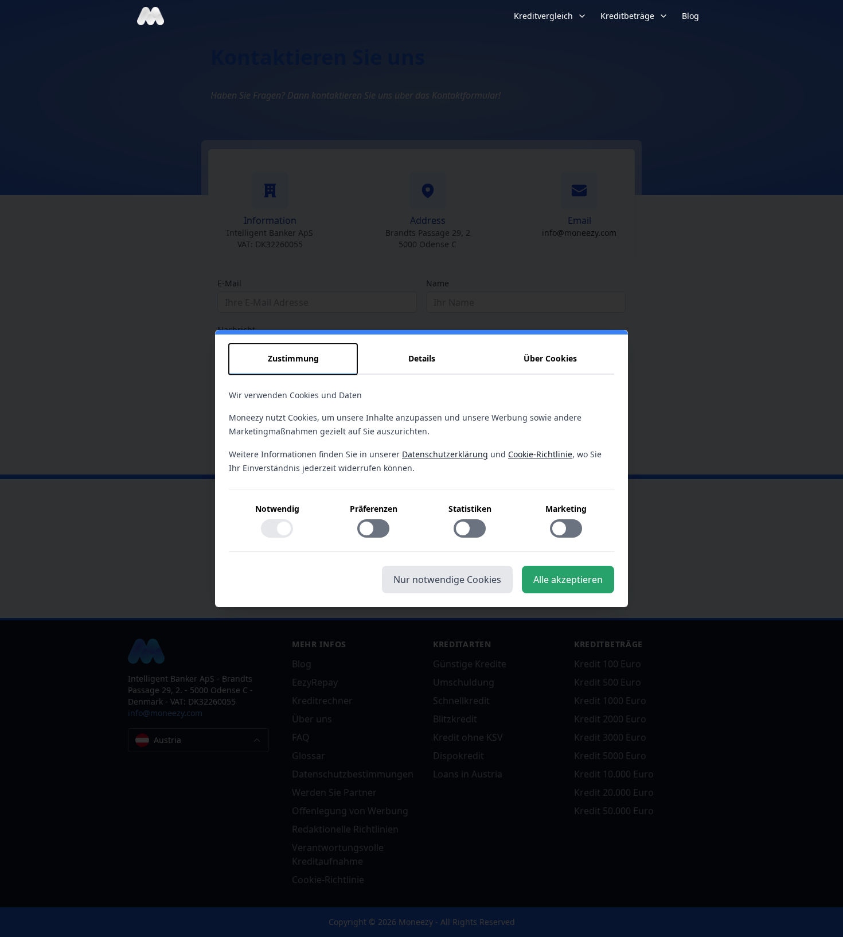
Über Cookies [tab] (550, 358)
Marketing (566, 508)
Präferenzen (373, 508)
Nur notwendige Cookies (447, 579)
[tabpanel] (421, 470)
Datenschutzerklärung (445, 454)
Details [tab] (421, 358)
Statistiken (469, 508)
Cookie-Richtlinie (540, 454)
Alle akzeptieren (568, 579)
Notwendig (277, 508)
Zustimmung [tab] (293, 358)
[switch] (277, 528)
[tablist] (421, 359)
